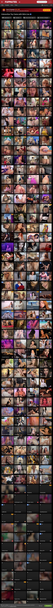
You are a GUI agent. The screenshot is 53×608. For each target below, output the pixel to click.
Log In (49, 1)
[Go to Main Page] (11, 2)
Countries (17, 17)
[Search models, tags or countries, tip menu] (51, 5)
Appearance (6, 17)
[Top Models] (19, 2)
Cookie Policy (13, 606)
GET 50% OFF (47, 10)
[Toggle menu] (2, 2)
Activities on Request (44, 17)
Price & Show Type (30, 17)
